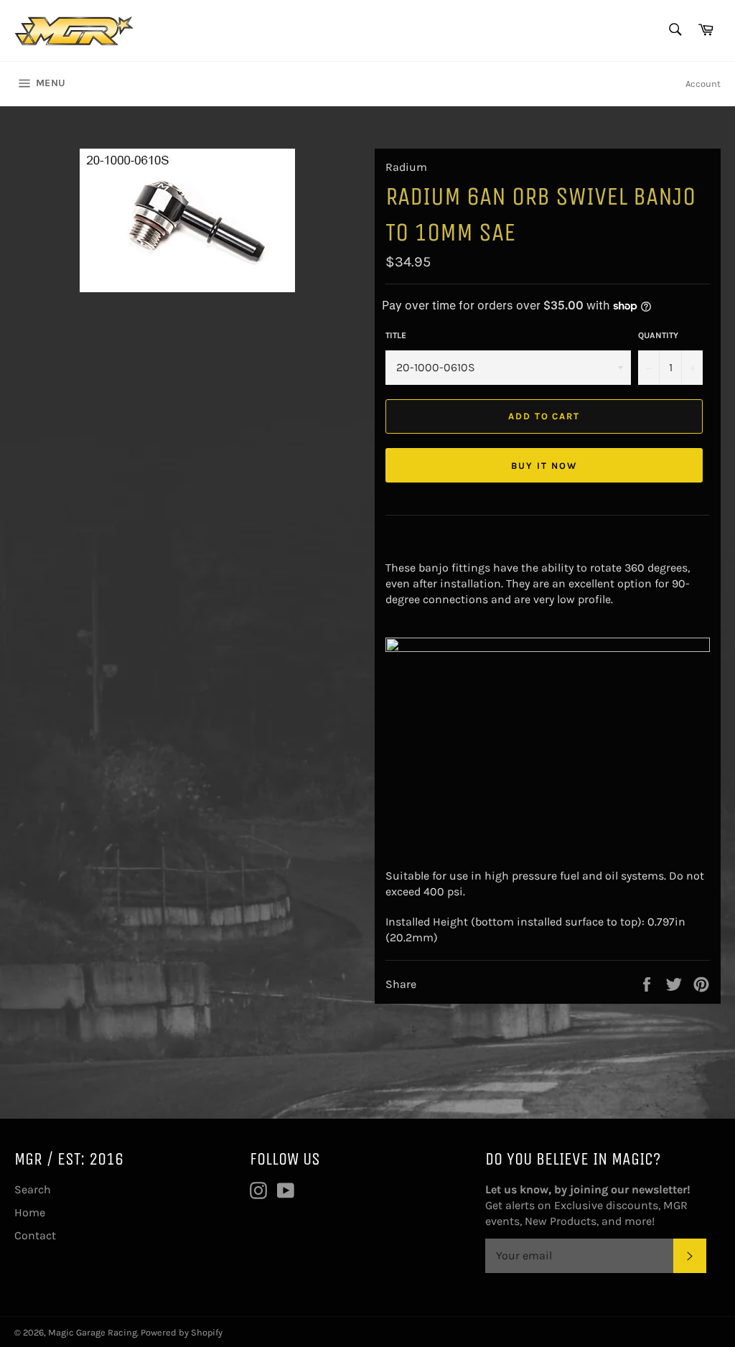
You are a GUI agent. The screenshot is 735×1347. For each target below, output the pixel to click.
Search (32, 1189)
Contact (35, 1235)
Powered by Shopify (182, 1332)
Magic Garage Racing (92, 1332)
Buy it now (544, 465)
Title (395, 335)
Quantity (658, 335)
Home (29, 1212)
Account (703, 83)
